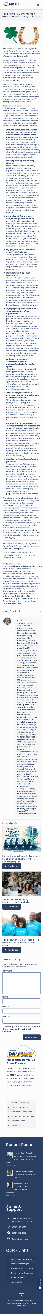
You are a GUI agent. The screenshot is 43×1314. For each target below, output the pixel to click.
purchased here (13, 603)
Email (5, 1007)
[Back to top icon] (21, 1295)
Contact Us (16, 1125)
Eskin (13, 566)
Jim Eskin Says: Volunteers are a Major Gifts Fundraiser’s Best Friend (20, 942)
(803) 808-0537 (19, 1233)
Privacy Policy (29, 1303)
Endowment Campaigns (21, 1111)
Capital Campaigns (19, 1107)
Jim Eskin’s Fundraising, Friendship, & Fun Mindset (16, 901)
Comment (7, 971)
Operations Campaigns (21, 1103)
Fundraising (22, 566)
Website (6, 1016)
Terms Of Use (22, 1305)
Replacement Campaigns (22, 1116)
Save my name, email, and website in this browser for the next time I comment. (21, 1029)
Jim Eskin (21, 620)
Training (32, 566)
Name (5, 997)
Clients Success (18, 1120)
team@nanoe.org (20, 1239)
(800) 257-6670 (19, 1227)
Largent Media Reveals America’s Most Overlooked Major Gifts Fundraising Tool (21, 859)
